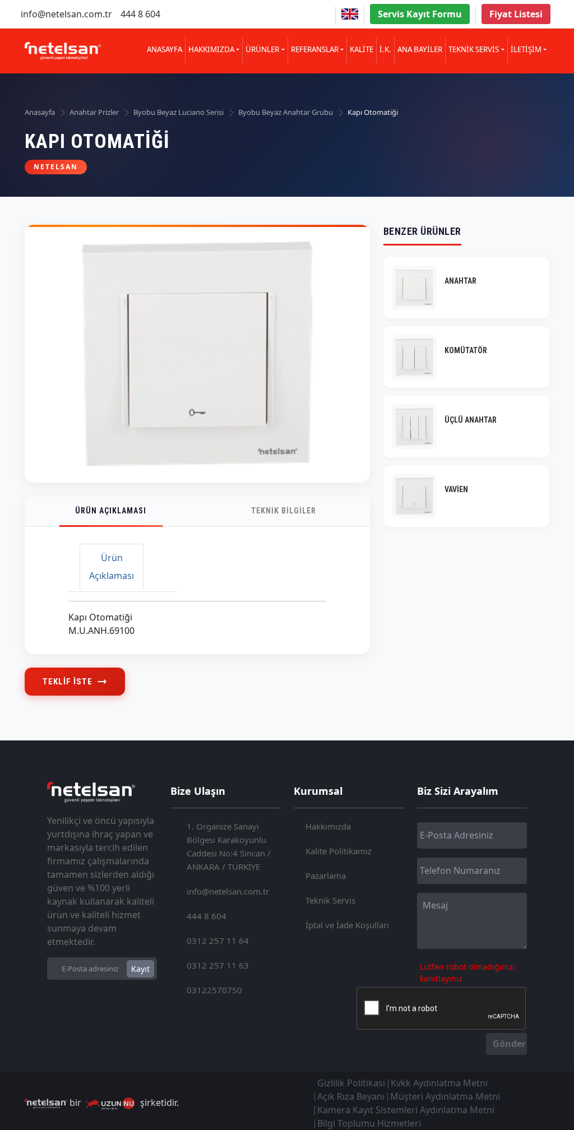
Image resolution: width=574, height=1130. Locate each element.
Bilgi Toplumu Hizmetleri (369, 1123)
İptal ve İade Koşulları (347, 924)
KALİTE (361, 49)
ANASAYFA (164, 49)
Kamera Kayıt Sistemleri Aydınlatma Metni (405, 1110)
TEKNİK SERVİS (473, 49)
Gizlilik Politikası (351, 1083)
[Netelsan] (63, 51)
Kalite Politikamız (338, 850)
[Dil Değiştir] (349, 14)
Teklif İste (67, 682)
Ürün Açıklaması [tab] (111, 567)
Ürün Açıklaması (110, 510)
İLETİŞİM (526, 49)
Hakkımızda (328, 826)
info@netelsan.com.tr (66, 14)
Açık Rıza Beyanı (351, 1096)
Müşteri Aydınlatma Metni (445, 1096)
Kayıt (140, 969)
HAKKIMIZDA (211, 49)
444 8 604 (140, 14)
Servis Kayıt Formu (420, 14)
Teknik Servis (330, 900)
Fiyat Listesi (516, 14)
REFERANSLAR (315, 49)
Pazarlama (325, 875)
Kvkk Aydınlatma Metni (439, 1083)
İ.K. (385, 49)
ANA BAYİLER (419, 49)
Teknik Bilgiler (283, 510)
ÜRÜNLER (262, 49)
